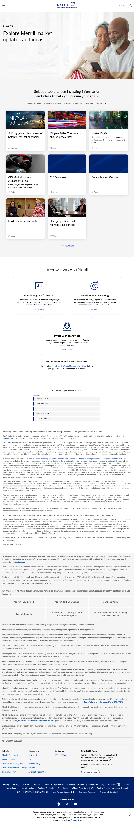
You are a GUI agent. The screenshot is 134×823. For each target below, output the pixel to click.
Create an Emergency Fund (13, 763)
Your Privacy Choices (61, 792)
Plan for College (8, 759)
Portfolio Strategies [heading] (72, 103)
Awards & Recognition (37, 772)
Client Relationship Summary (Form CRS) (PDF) (103, 702)
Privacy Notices (78, 820)
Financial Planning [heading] (92, 103)
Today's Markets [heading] (33, 103)
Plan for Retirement (10, 755)
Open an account (90, 772)
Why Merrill (33, 755)
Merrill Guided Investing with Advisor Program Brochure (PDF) (98, 459)
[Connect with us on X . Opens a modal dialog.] (67, 804)
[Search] (130, 5)
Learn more (39, 309)
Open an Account (9, 772)
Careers (32, 768)
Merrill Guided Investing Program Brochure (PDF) (49, 459)
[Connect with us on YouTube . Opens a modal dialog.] (75, 804)
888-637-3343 (60, 755)
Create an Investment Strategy (14, 768)
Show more (64, 246)
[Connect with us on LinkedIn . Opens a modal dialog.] (58, 804)
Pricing (31, 759)
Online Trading (34, 763)
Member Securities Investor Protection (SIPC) (37, 721)
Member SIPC (9, 438)
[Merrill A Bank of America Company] (67, 5)
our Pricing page (18, 562)
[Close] (130, 815)
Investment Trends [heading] (52, 103)
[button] (3, 5)
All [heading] (106, 103)
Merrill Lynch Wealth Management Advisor (69, 366)
